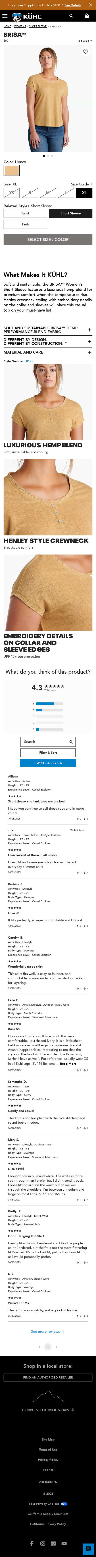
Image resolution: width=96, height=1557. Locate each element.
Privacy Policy (48, 1460)
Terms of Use (48, 1450)
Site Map (48, 1439)
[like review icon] (77, 818)
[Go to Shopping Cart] (85, 16)
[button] (5, 16)
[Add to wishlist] (86, 52)
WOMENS (20, 26)
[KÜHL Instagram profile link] (42, 1543)
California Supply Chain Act (48, 1514)
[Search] (71, 742)
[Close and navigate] (90, 5)
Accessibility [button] (48, 1482)
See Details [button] (73, 5)
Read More (68, 1064)
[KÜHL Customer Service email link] (53, 1543)
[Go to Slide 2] (48, 156)
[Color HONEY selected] (12, 170)
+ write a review (48, 763)
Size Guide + (81, 184)
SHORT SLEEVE (38, 26)
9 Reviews (50, 690)
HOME (7, 26)
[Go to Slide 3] (52, 156)
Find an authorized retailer (48, 1377)
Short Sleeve (71, 213)
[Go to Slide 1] (44, 156)
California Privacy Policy (48, 1524)
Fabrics (48, 1470)
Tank (25, 224)
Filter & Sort (48, 753)
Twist (25, 213)
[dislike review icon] (84, 818)
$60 (6, 41)
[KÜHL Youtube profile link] (64, 1543)
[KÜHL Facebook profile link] (31, 1543)
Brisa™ (15, 34)
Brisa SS (55, 26)
